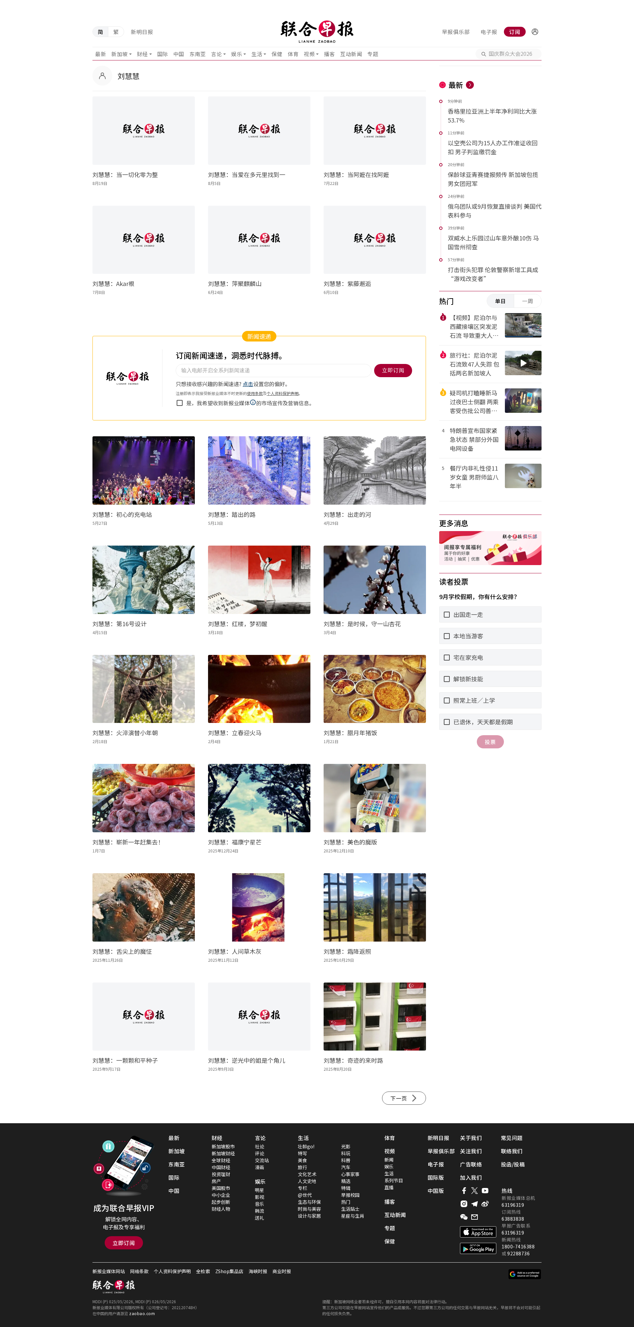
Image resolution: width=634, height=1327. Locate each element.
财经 (142, 54)
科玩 (345, 1153)
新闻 (389, 1159)
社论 (259, 1146)
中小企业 (221, 1195)
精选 (345, 1181)
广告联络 (471, 1164)
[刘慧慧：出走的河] (375, 470)
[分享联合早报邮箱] (474, 1217)
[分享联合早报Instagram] (464, 1204)
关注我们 (471, 1151)
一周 (527, 301)
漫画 (259, 1167)
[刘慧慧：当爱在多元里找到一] (259, 130)
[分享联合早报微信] (464, 1217)
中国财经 (221, 1167)
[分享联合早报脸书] (464, 1191)
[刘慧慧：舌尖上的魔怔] (143, 907)
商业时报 (281, 1271)
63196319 (513, 1204)
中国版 (436, 1191)
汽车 (345, 1167)
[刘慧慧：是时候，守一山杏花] (375, 580)
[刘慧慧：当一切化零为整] (143, 130)
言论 (216, 54)
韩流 (259, 1210)
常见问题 (512, 1138)
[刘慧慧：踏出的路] (259, 470)
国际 (162, 54)
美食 (302, 1160)
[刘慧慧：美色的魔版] (375, 798)
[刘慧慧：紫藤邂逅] (375, 240)
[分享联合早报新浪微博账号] (485, 1204)
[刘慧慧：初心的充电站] (143, 470)
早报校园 (350, 1195)
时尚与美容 (309, 1208)
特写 (302, 1153)
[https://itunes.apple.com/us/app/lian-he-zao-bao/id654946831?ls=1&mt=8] (478, 1231)
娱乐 (236, 54)
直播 (389, 1187)
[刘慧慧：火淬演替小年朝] (143, 689)
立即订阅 (124, 1243)
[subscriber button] (535, 32)
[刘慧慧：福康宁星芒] (259, 798)
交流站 (262, 1160)
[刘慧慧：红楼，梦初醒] (259, 580)
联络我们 (512, 1151)
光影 (345, 1146)
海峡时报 (258, 1271)
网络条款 (139, 1271)
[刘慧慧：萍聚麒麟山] (259, 240)
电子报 (488, 32)
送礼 (259, 1217)
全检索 (203, 1271)
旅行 (302, 1167)
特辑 (345, 1188)
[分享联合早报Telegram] (474, 1204)
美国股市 (221, 1188)
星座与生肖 (352, 1215)
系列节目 (393, 1180)
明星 (259, 1190)
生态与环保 (309, 1202)
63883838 (513, 1218)
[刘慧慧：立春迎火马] (259, 689)
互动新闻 (351, 54)
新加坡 (119, 54)
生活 (256, 54)
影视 (259, 1197)
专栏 (302, 1188)
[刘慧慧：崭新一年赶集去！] (143, 798)
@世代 (305, 1195)
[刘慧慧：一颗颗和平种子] (143, 1017)
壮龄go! (306, 1146)
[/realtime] (470, 85)
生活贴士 (350, 1208)
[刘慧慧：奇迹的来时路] (375, 1017)
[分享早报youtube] (485, 1191)
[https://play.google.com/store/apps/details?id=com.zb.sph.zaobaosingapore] (478, 1248)
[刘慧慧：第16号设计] (143, 580)
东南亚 (198, 54)
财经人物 (221, 1208)
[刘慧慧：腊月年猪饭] (375, 689)
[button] (535, 31)
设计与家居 (309, 1215)
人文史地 (307, 1181)
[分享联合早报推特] (474, 1191)
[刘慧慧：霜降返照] (375, 907)
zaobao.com (142, 1313)
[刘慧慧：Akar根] (143, 240)
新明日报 (142, 32)
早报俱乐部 (456, 32)
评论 (259, 1153)
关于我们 (471, 1138)
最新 (100, 54)
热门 (345, 1202)
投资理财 (221, 1174)
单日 (500, 301)
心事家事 (350, 1174)
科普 (345, 1160)
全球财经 (221, 1160)
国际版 (436, 1177)
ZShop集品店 (229, 1271)
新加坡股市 (223, 1146)
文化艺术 (307, 1174)
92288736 (518, 1253)
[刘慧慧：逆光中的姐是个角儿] (259, 1017)
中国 (178, 54)
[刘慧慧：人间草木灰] (259, 907)
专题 (372, 54)
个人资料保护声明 (172, 1271)
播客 (329, 54)
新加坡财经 (223, 1153)
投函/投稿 (513, 1164)
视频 (309, 54)
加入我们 (471, 1177)
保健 (276, 54)
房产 (216, 1181)
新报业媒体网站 (108, 1271)
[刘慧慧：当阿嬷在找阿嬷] (375, 130)
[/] (317, 31)
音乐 (259, 1204)
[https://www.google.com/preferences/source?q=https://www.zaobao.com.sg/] (525, 1274)
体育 (293, 54)
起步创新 (221, 1202)
